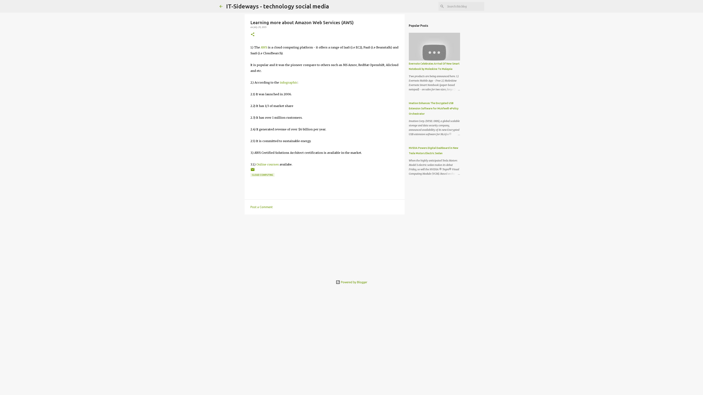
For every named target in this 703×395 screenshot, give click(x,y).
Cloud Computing (262, 175)
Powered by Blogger (353, 282)
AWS (264, 47)
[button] (252, 34)
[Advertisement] (324, 245)
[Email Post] (252, 171)
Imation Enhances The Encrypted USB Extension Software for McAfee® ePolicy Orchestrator (433, 108)
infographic (288, 82)
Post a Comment (261, 207)
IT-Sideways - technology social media (277, 6)
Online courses (267, 164)
